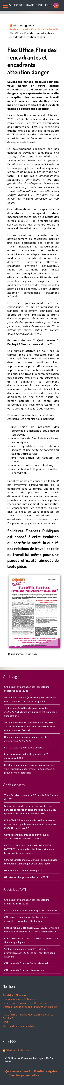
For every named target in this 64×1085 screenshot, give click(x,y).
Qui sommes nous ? (17, 1071)
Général (11, 1050)
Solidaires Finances (14, 995)
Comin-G (8, 1018)
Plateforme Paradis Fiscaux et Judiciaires (28, 1014)
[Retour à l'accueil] (11, 25)
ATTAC (7, 1010)
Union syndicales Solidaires (19, 999)
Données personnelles (23, 1075)
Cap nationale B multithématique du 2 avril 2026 (31, 910)
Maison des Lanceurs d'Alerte (21, 1026)
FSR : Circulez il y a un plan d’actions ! (24, 747)
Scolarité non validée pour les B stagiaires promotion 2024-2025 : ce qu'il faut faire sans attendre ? (29, 952)
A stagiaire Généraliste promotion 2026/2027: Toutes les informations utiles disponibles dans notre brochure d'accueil (30, 726)
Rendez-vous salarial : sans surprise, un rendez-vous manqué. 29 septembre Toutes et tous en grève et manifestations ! (30, 768)
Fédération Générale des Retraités (24, 1003)
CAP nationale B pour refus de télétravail (26, 963)
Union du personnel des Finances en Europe (30, 1006)
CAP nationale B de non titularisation (24, 970)
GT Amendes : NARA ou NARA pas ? (23, 870)
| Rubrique (22, 1050)
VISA (5, 1022)
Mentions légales (45, 1071)
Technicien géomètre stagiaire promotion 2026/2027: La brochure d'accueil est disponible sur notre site (30, 712)
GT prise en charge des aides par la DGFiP (26, 877)
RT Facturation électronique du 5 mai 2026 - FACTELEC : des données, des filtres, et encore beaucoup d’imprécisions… (29, 849)
